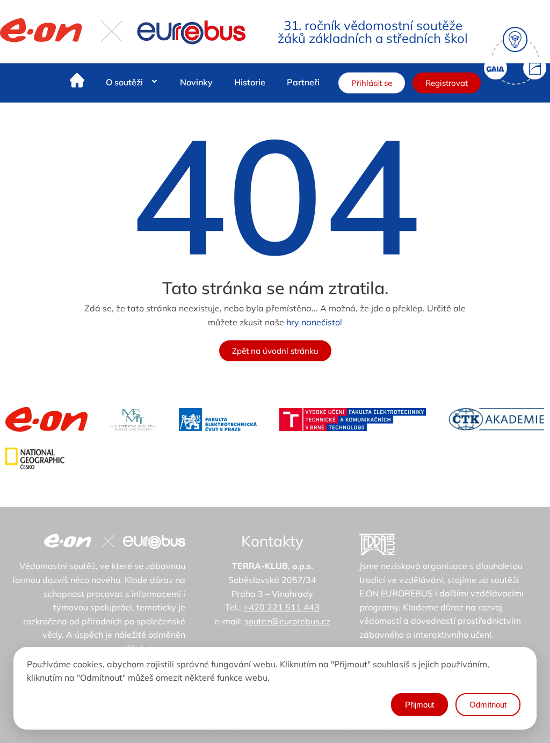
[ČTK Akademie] (496, 419)
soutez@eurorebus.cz (287, 621)
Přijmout (419, 704)
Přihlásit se (371, 83)
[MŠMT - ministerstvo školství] (133, 419)
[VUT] (352, 419)
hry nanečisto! (314, 322)
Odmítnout (487, 704)
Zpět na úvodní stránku (275, 351)
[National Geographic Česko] (34, 458)
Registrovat (446, 83)
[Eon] (46, 419)
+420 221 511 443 (281, 607)
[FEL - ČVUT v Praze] (218, 419)
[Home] (77, 82)
